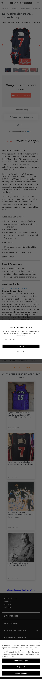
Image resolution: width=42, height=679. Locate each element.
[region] (21, 658)
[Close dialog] (40, 322)
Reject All (21, 667)
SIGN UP (21, 346)
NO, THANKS (21, 351)
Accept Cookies (21, 673)
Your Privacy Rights (21, 660)
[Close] (39, 642)
